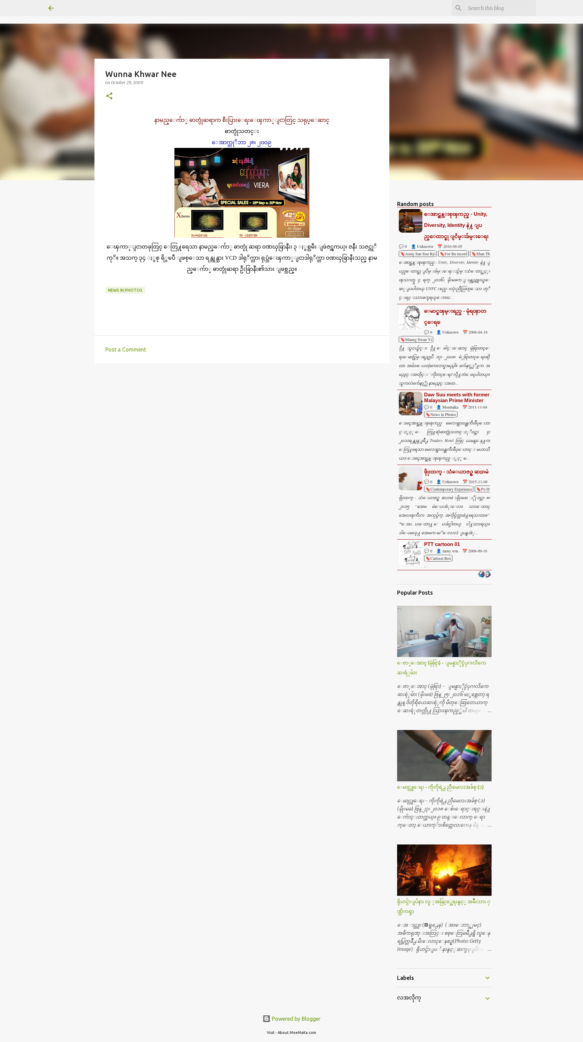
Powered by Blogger (296, 1019)
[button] (109, 96)
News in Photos (125, 290)
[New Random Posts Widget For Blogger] (484, 574)
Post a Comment (125, 349)
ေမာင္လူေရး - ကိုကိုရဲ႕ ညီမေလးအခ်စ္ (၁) (440, 787)
